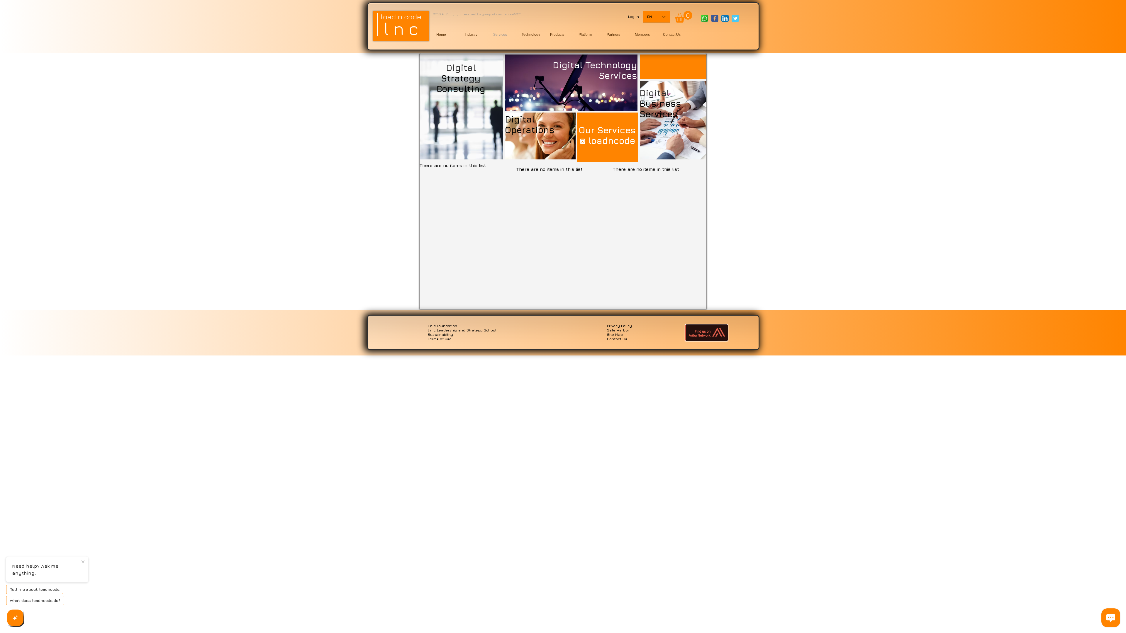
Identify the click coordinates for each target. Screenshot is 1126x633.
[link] (683, 17)
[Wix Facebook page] (714, 18)
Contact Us (617, 339)
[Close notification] (83, 562)
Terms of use (440, 339)
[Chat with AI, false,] (15, 618)
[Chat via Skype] (710, 29)
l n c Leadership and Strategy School (462, 330)
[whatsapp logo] (704, 18)
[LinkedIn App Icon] (725, 18)
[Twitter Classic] (735, 18)
